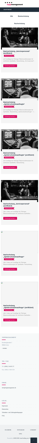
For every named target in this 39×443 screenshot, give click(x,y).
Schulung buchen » (10, 65)
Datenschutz (5, 409)
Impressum (5, 406)
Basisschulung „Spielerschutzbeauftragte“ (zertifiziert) (18, 154)
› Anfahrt (4, 348)
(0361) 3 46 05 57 (9, 366)
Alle (11, 16)
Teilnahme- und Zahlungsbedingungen (12, 412)
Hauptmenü (7, 9)
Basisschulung (23, 16)
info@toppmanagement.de (9, 387)
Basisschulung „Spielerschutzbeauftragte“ (14, 103)
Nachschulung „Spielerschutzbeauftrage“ (13, 256)
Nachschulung (19, 23)
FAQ (3, 415)
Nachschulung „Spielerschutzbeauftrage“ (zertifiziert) (18, 307)
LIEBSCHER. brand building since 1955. (22, 438)
